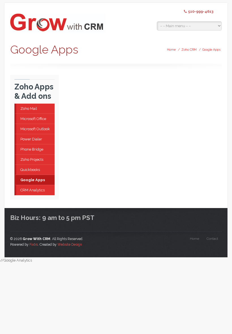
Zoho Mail (28, 108)
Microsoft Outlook (35, 129)
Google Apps (211, 50)
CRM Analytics (32, 190)
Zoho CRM (189, 50)
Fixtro (33, 245)
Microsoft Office (33, 119)
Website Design (69, 245)
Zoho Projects (31, 159)
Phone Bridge (31, 149)
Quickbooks (30, 170)
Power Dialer (31, 139)
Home (171, 50)
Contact (212, 239)
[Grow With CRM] (58, 19)
